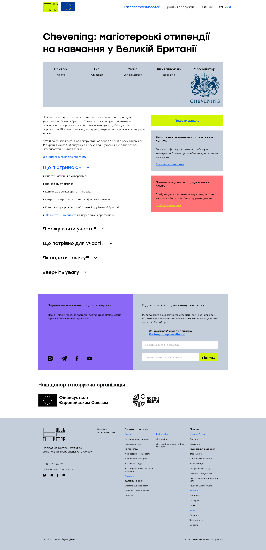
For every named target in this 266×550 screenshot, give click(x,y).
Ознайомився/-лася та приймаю (170, 332)
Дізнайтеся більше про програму (64, 157)
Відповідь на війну (134, 481)
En (221, 7)
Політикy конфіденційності (167, 334)
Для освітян (162, 439)
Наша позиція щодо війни (202, 449)
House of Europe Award (200, 485)
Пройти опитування (168, 205)
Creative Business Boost (136, 485)
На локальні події (133, 463)
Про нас (193, 439)
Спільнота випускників (200, 458)
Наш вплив (194, 444)
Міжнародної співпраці (136, 458)
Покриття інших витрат (61, 215)
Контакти (193, 525)
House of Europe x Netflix (137, 490)
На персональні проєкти (137, 439)
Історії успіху (195, 454)
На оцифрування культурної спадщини (139, 469)
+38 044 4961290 (53, 464)
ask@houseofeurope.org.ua (61, 469)
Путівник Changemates (200, 473)
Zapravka (129, 495)
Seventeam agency (211, 539)
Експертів (194, 500)
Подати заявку (187, 120)
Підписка (208, 357)
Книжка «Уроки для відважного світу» (205, 479)
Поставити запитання (170, 164)
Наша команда (196, 463)
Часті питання (196, 520)
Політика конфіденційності (60, 539)
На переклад (131, 449)
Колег (192, 505)
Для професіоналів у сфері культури (170, 445)
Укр (228, 7)
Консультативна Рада (200, 468)
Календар (194, 515)
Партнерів (194, 495)
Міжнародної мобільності (137, 454)
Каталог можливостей (142, 7)
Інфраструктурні (133, 444)
